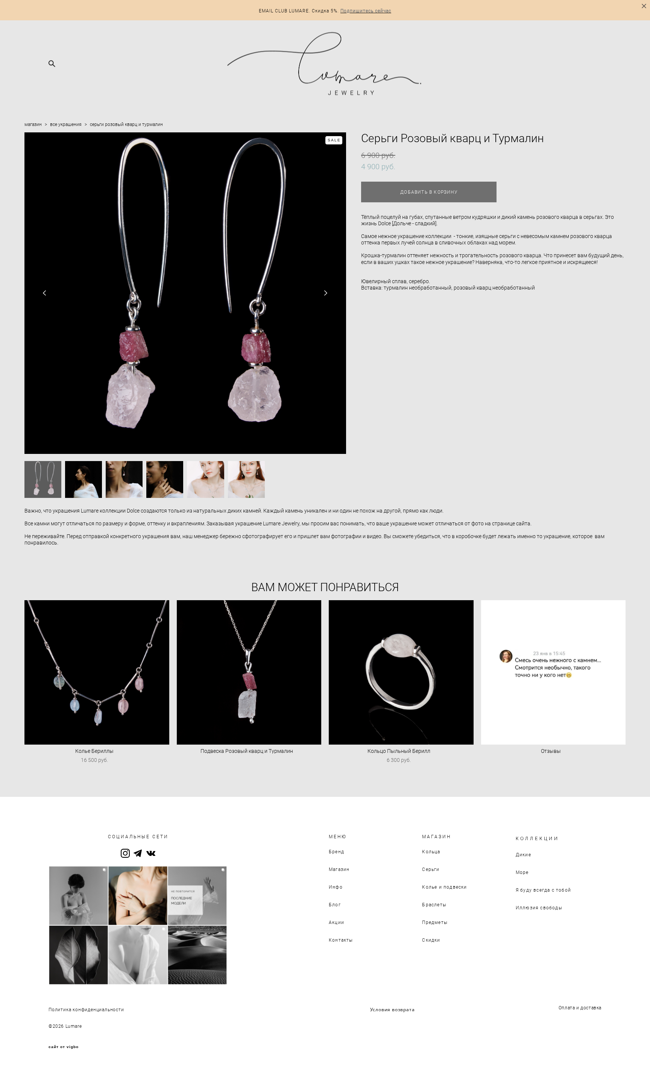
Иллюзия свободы (539, 907)
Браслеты (434, 904)
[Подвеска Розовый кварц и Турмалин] (249, 672)
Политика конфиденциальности (86, 1009)
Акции (336, 922)
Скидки (431, 940)
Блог (335, 904)
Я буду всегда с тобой (543, 890)
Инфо (336, 887)
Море (522, 872)
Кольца (431, 851)
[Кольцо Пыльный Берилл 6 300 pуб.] (401, 672)
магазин (33, 124)
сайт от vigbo (64, 1047)
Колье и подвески (444, 887)
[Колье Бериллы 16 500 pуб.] (96, 672)
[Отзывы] (553, 672)
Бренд (336, 851)
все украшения (66, 124)
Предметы (435, 922)
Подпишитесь (357, 11)
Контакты (341, 940)
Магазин (339, 869)
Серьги (430, 869)
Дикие (523, 854)
